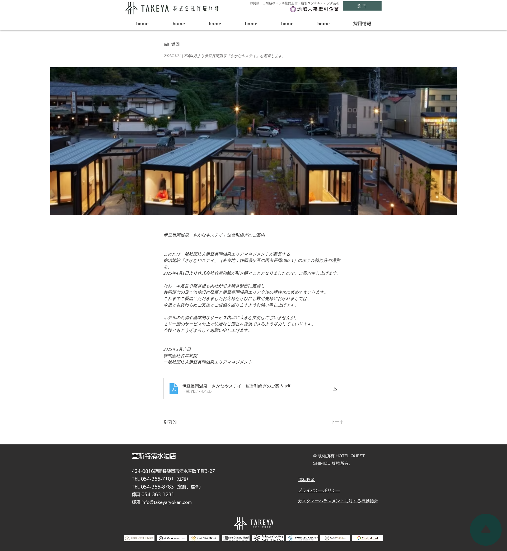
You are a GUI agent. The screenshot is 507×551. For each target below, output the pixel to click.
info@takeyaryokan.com (167, 502)
